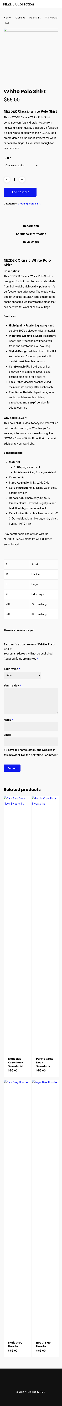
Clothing (20, 17)
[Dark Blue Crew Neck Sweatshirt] (17, 924)
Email (8, 734)
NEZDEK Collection (18, 4)
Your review (12, 685)
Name (8, 719)
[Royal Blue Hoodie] (45, 1208)
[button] (57, 4)
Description (31, 226)
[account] (43, 4)
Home (7, 17)
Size (8, 158)
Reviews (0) (31, 242)
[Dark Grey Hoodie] (17, 1208)
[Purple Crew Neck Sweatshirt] (45, 924)
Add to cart (20, 192)
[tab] (31, 226)
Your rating (12, 669)
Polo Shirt (34, 17)
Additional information (31, 234)
